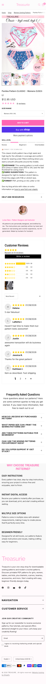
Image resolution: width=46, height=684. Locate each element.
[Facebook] (4, 587)
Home (4, 12)
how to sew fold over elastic (26, 189)
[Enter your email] (42, 638)
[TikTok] (27, 587)
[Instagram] (10, 587)
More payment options (23, 135)
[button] (10, 264)
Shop (9, 12)
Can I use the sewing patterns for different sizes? (18, 442)
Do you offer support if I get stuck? (18, 450)
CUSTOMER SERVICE (15, 608)
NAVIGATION (10, 600)
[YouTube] (15, 588)
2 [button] (20, 378)
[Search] (39, 5)
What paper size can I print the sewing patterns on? (19, 426)
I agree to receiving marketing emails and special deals (23, 645)
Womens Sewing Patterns (22, 12)
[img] (19, 305)
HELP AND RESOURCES (13, 197)
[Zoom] (39, 20)
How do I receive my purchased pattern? (19, 417)
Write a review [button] (23, 256)
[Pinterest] (21, 587)
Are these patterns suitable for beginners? (20, 434)
